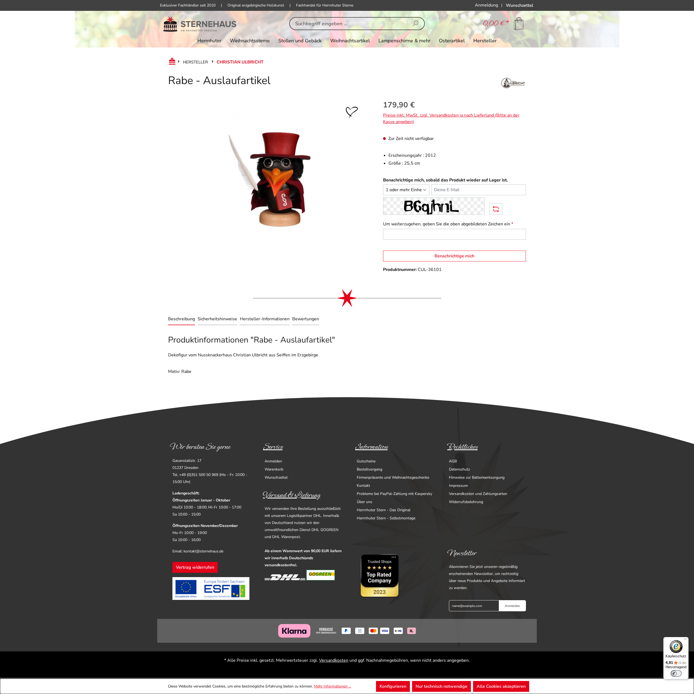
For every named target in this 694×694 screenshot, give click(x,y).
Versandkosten (333, 660)
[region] (270, 166)
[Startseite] (171, 62)
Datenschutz (459, 469)
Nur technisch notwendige (441, 686)
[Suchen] (415, 24)
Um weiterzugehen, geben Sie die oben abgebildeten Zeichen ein (448, 224)
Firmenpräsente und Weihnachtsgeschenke (393, 477)
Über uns (364, 501)
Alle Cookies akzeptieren (501, 686)
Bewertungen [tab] (305, 319)
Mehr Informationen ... (332, 686)
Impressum (458, 485)
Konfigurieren (393, 686)
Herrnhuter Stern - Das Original (383, 510)
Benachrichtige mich (454, 256)
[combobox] (348, 24)
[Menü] (685, 640)
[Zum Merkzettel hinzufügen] (352, 113)
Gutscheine (366, 461)
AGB (453, 461)
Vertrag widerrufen (195, 567)
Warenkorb (274, 469)
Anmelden (273, 461)
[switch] (676, 673)
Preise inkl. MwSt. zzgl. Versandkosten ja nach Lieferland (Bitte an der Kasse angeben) (451, 118)
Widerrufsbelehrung (466, 501)
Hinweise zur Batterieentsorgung (477, 477)
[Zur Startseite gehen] (200, 23)
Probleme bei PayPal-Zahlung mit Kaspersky (394, 493)
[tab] (181, 319)
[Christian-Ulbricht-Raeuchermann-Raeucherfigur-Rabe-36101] (270, 166)
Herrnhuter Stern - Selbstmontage (386, 518)
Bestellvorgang (369, 469)
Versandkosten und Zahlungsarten (478, 493)
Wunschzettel (276, 477)
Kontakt (363, 485)
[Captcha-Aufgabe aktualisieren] (495, 209)
